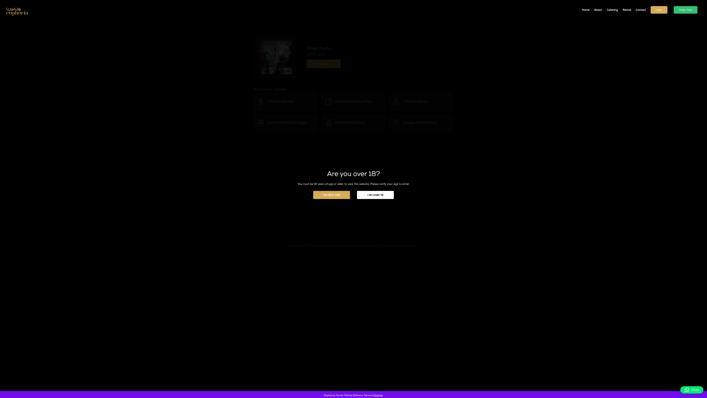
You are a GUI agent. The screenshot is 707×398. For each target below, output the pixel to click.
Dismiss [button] (378, 395)
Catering (612, 10)
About (598, 10)
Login (659, 10)
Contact (641, 10)
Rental (627, 10)
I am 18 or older (332, 195)
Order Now (685, 10)
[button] (691, 390)
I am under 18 (375, 195)
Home (585, 10)
